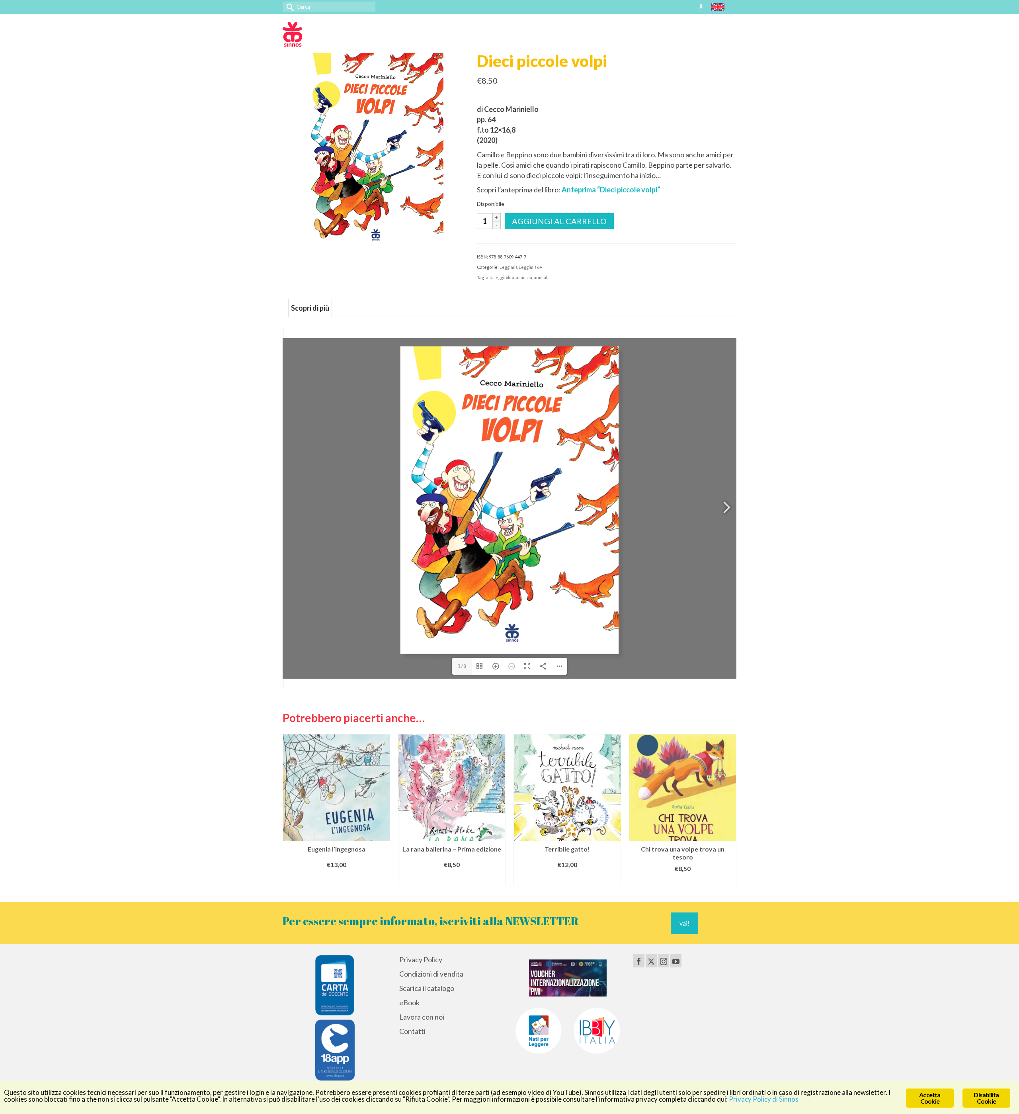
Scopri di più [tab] (310, 307)
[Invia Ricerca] (289, 7)
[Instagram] (663, 960)
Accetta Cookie (929, 1098)
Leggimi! (508, 267)
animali (541, 277)
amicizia (524, 277)
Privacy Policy (420, 959)
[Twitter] (651, 960)
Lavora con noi (421, 1016)
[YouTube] (675, 960)
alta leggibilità (500, 277)
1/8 (462, 666)
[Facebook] (638, 960)
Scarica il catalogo (426, 988)
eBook (409, 1002)
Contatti (412, 1031)
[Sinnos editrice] (354, 34)
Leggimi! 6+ (530, 267)
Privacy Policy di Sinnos (763, 1099)
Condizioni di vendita (431, 973)
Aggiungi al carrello (559, 221)
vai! (684, 923)
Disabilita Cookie (986, 1098)
